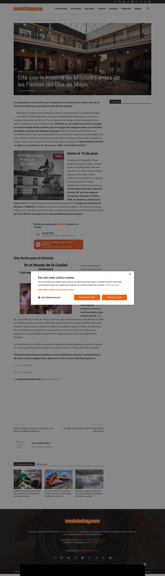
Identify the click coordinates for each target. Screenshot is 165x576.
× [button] (130, 274)
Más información (112, 285)
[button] (82, 290)
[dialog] (82, 288)
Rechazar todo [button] (87, 297)
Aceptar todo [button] (114, 297)
